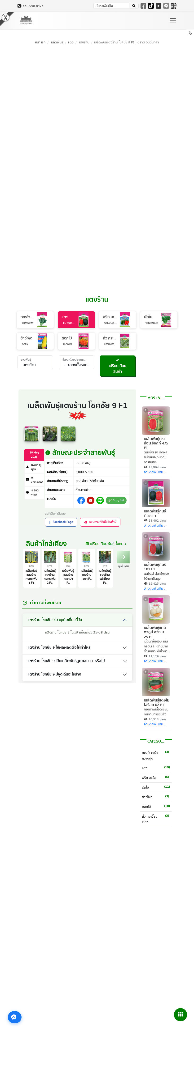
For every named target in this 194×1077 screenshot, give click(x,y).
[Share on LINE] (100, 500)
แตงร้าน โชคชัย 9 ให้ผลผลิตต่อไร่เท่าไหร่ (59, 647)
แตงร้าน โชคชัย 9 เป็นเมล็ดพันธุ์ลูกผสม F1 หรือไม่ (66, 661)
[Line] (166, 6)
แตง (71, 42)
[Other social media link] (81, 500)
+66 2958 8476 (32, 6)
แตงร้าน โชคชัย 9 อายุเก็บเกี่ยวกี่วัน (55, 620)
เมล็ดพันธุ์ (56, 42)
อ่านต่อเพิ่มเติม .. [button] (154, 472)
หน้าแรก (40, 42)
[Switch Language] (173, 6)
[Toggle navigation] (173, 20)
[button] (134, 6)
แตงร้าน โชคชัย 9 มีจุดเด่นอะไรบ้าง (54, 674)
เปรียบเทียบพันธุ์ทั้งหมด (105, 544)
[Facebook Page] (143, 6)
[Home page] (26, 20)
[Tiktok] (151, 6)
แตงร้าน (84, 42)
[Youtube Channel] (158, 6)
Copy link (116, 500)
